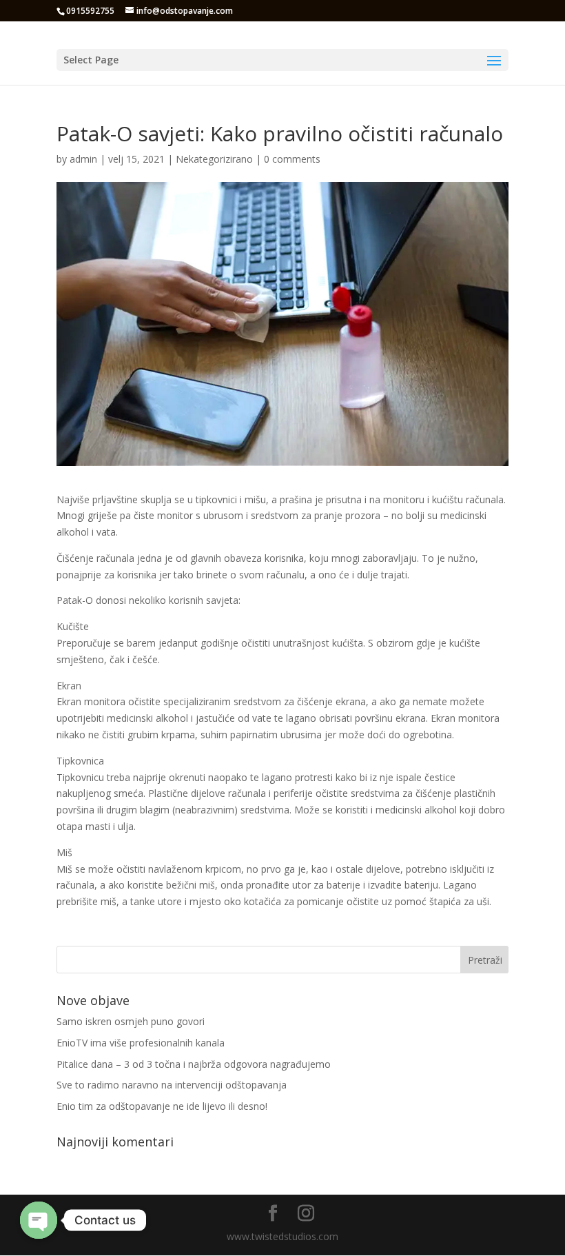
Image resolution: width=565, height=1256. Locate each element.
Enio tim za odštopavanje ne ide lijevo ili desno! (161, 1106)
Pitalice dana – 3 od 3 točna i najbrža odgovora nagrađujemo (193, 1064)
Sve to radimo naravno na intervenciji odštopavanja (171, 1084)
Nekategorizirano (214, 158)
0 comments (292, 158)
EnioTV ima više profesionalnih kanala (140, 1042)
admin (83, 158)
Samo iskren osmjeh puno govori (130, 1021)
